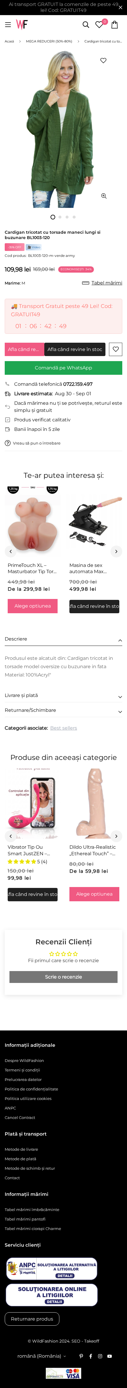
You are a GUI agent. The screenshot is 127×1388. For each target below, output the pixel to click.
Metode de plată (20, 1158)
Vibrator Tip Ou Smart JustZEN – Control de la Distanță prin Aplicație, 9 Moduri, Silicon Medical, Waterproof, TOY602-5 (32, 850)
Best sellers (63, 728)
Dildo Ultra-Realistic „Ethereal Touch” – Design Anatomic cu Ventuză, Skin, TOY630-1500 (93, 850)
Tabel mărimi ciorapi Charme (33, 1228)
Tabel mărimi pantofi (25, 1219)
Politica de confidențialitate (31, 1089)
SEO (75, 1341)
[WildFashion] (22, 25)
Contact (12, 1177)
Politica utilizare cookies (28, 1098)
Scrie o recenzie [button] (63, 977)
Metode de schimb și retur (30, 1168)
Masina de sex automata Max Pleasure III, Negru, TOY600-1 (91, 568)
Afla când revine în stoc (26, 349)
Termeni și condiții (22, 1070)
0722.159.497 (77, 384)
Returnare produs (32, 1319)
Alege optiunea (32, 606)
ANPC (10, 1108)
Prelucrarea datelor (23, 1079)
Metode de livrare (21, 1149)
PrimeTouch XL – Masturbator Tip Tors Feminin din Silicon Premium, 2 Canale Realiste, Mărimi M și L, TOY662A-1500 (32, 568)
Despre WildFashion (24, 1060)
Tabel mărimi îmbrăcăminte (32, 1209)
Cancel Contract (20, 1117)
